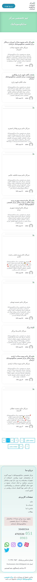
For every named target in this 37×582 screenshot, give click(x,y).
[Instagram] (13, 544)
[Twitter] (6, 550)
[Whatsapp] (6, 544)
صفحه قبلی (30, 440)
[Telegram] (20, 544)
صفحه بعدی (13, 446)
